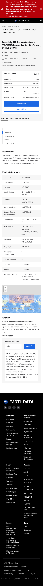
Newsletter (27, 530)
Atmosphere (28, 421)
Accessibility (8, 574)
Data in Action (11, 488)
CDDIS (26, 476)
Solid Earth (27, 448)
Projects (9, 439)
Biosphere (27, 425)
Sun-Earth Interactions (28, 453)
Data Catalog (11, 419)
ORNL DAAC (28, 497)
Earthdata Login (12, 448)
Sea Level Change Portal (30, 509)
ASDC (26, 472)
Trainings (9, 481)
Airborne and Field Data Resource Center (30, 515)
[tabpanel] (21, 255)
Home (4, 26)
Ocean (26, 444)
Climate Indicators (30, 428)
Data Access (21, 103)
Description (7, 132)
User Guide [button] (21, 109)
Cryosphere (28, 432)
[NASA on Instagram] (9, 407)
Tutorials (9, 485)
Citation (6, 140)
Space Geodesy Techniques (12, 434)
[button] (36, 93)
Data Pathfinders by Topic (30, 417)
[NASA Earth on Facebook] (5, 407)
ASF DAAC (27, 468)
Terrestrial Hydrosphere (28, 458)
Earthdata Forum (12, 474)
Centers (27, 465)
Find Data (10, 416)
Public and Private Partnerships (12, 547)
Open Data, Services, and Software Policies (12, 540)
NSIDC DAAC (28, 493)
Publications (10, 502)
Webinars (9, 478)
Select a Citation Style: (12, 341)
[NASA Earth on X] (14, 407)
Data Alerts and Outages (12, 444)
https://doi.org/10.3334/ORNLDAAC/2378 (22, 59)
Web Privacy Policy (11, 563)
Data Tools (10, 423)
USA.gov (32, 574)
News (26, 523)
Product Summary (9, 136)
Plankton (25, 279)
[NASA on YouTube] (18, 407)
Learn (8, 465)
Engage (9, 523)
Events (26, 527)
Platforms (9, 426)
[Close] (41, 9)
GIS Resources (11, 495)
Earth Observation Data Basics (12, 469)
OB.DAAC (27, 501)
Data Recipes (11, 492)
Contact (26, 534)
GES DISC (27, 483)
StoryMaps (10, 499)
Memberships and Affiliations (12, 552)
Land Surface (28, 441)
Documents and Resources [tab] (20, 118)
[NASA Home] (15, 20)
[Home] (23, 20)
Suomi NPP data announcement (18, 16)
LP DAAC (27, 486)
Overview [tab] (4, 118)
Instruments (10, 430)
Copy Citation (9, 143)
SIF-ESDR (25, 187)
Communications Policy (12, 570)
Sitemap (21, 574)
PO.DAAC (27, 504)
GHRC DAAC (28, 479)
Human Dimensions (28, 436)
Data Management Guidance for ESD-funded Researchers (11, 530)
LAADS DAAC (28, 490)
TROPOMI (25, 182)
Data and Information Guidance (15, 567)
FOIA (27, 570)
